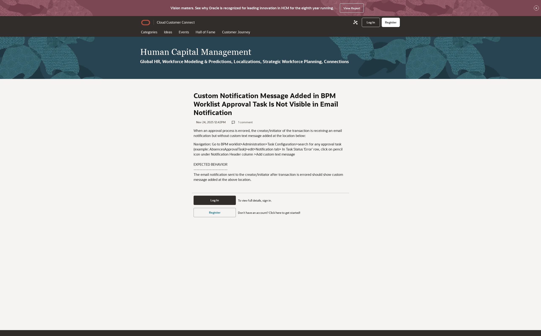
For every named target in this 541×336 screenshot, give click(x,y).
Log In (214, 200)
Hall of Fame (205, 32)
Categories (149, 32)
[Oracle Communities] (355, 22)
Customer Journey (236, 32)
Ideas (168, 32)
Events (184, 32)
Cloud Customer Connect (176, 22)
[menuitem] (371, 22)
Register (214, 212)
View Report (351, 8)
